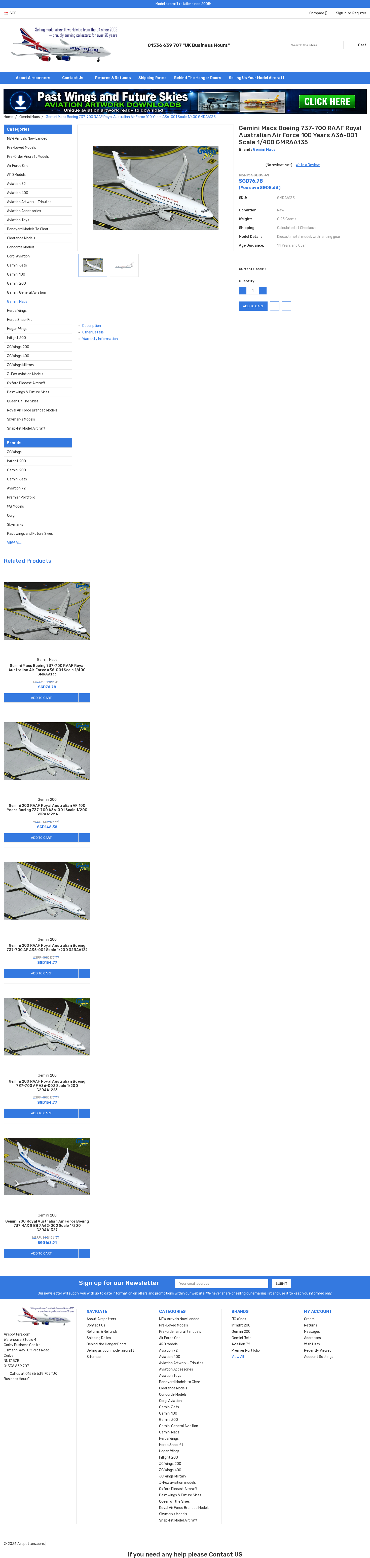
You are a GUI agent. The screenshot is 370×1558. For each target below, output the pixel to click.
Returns (310, 1325)
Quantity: (247, 281)
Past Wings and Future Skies (30, 533)
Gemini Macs (17, 301)
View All (14, 543)
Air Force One (17, 166)
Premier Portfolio (21, 497)
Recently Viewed (317, 1350)
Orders (309, 1319)
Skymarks (15, 524)
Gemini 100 (16, 274)
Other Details (93, 332)
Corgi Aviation (18, 256)
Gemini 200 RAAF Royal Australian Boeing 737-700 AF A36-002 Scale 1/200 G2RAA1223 (47, 1085)
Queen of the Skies (23, 401)
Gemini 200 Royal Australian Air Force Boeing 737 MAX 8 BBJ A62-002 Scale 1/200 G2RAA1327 (47, 1225)
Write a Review (308, 165)
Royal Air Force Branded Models (32, 410)
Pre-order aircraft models (28, 157)
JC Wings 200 (18, 347)
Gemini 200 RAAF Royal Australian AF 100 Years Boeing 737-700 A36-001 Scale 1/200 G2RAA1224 (47, 810)
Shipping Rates (152, 77)
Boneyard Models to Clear (27, 229)
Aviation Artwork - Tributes (29, 202)
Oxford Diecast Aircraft (26, 383)
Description (92, 326)
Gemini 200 (16, 283)
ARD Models (16, 175)
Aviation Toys (18, 220)
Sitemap (94, 1357)
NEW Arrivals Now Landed (27, 138)
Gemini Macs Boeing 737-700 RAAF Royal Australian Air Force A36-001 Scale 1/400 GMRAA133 (47, 670)
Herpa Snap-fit (19, 320)
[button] (185, 101)
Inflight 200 (16, 338)
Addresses (312, 1338)
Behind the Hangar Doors (197, 77)
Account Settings (318, 1357)
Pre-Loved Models (21, 147)
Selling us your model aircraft (256, 77)
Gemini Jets (17, 265)
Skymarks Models (21, 419)
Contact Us (73, 77)
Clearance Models (21, 238)
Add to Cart (41, 698)
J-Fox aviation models (25, 374)
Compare (318, 13)
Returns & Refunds (113, 77)
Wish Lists (312, 1344)
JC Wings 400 (18, 356)
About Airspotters (33, 77)
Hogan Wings (17, 329)
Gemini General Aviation (26, 292)
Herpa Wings (17, 311)
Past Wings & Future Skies (28, 392)
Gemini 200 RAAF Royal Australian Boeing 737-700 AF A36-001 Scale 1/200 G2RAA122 (47, 947)
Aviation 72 (16, 184)
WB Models (15, 506)
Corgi (11, 515)
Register (359, 13)
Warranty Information (100, 339)
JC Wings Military (20, 365)
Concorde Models (20, 247)
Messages (312, 1331)
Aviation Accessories (24, 211)
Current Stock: (252, 269)
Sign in (341, 13)
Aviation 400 (17, 193)
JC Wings (14, 452)
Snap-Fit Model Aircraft (26, 428)
